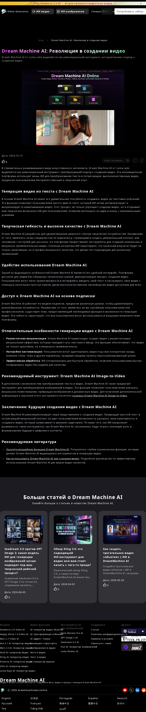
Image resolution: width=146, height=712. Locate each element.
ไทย (4, 708)
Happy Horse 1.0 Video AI (14, 634)
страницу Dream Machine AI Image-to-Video (99, 395)
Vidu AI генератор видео (14, 666)
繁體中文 (93, 703)
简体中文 (64, 703)
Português (66, 698)
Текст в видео (38, 657)
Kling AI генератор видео (14, 657)
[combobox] (107, 11)
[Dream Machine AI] (4, 11)
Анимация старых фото (43, 643)
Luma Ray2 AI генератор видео (17, 670)
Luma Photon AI (69, 651)
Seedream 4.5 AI (70, 642)
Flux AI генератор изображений (79, 646)
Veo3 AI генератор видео (14, 652)
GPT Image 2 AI (69, 637)
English (6, 698)
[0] (3, 161)
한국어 (121, 703)
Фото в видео (37, 652)
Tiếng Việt (37, 708)
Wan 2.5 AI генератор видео (16, 648)
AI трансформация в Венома (46, 634)
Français (36, 703)
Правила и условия (102, 638)
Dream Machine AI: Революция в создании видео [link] (79, 40)
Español (93, 698)
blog (41, 40)
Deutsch (122, 698)
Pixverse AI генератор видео (16, 661)
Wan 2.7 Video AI (9, 638)
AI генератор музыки (42, 661)
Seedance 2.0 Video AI (12, 629)
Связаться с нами (101, 643)
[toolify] (133, 631)
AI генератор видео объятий (46, 629)
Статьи (95, 629)
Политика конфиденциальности (109, 634)
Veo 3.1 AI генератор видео (15, 643)
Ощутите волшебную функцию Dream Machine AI (37, 449)
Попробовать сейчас (130, 11)
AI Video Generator (16, 11)
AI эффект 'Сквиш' (40, 638)
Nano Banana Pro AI (72, 633)
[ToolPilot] (133, 638)
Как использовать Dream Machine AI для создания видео (42, 458)
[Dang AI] (132, 647)
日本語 (34, 698)
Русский (7, 703)
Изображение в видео (43, 648)
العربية (62, 708)
